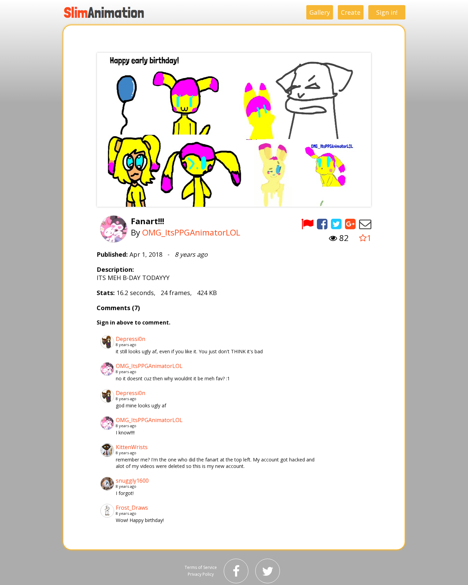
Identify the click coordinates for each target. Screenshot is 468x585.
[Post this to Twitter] (336, 223)
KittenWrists (132, 447)
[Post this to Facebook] (322, 223)
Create (350, 12)
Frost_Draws (132, 507)
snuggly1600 (132, 480)
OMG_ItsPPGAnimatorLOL (191, 232)
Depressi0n (130, 339)
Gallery (319, 12)
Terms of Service (201, 567)
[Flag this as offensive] (307, 223)
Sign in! (386, 12)
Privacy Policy (201, 574)
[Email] (365, 223)
